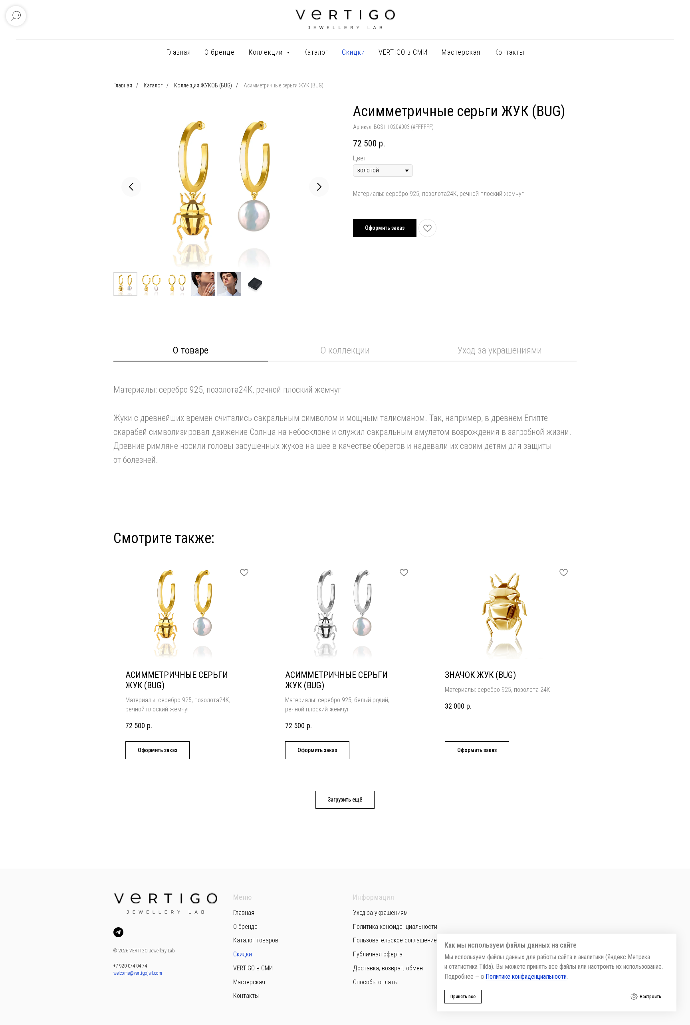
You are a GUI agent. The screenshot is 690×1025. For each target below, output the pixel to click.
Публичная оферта (377, 954)
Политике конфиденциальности (526, 976)
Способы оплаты (375, 982)
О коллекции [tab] (345, 350)
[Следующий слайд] (319, 187)
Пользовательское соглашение (395, 940)
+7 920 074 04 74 (130, 966)
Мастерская (461, 52)
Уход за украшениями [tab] (499, 350)
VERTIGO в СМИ (403, 52)
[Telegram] (118, 932)
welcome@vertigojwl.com (137, 973)
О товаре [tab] (190, 350)
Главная (178, 52)
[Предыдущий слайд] (131, 187)
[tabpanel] (345, 415)
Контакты (509, 52)
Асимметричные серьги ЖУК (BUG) (283, 85)
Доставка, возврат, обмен (388, 968)
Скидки (353, 52)
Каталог (315, 52)
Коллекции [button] (266, 52)
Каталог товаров (255, 940)
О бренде (219, 52)
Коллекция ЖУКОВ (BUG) (203, 85)
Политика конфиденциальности (395, 926)
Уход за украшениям (380, 912)
